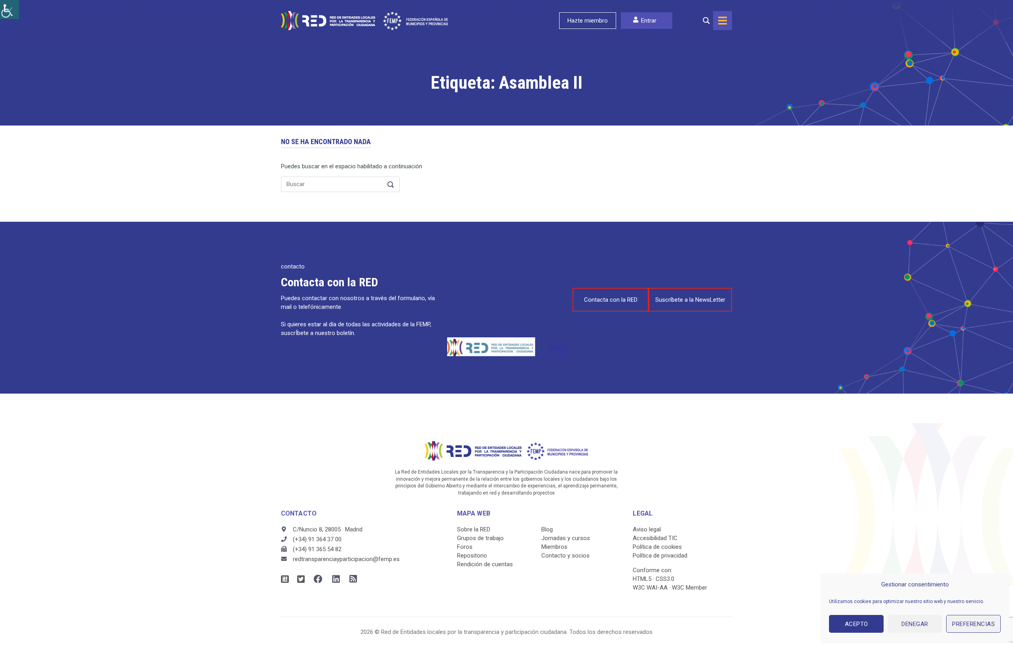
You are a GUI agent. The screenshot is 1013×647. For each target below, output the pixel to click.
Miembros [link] (554, 546)
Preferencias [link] (973, 624)
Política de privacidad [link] (660, 555)
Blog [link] (547, 529)
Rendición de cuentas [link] (485, 564)
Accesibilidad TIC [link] (655, 538)
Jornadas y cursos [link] (565, 538)
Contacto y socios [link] (565, 555)
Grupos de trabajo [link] (480, 538)
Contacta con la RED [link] (610, 299)
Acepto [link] (856, 624)
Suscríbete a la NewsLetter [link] (690, 299)
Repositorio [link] (472, 555)
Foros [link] (464, 546)
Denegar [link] (914, 624)
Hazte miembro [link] (587, 20)
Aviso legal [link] (647, 529)
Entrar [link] (648, 20)
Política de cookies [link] (657, 546)
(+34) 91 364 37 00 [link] (317, 539)
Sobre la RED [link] (473, 529)
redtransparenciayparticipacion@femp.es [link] (346, 559)
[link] (9, 9)
